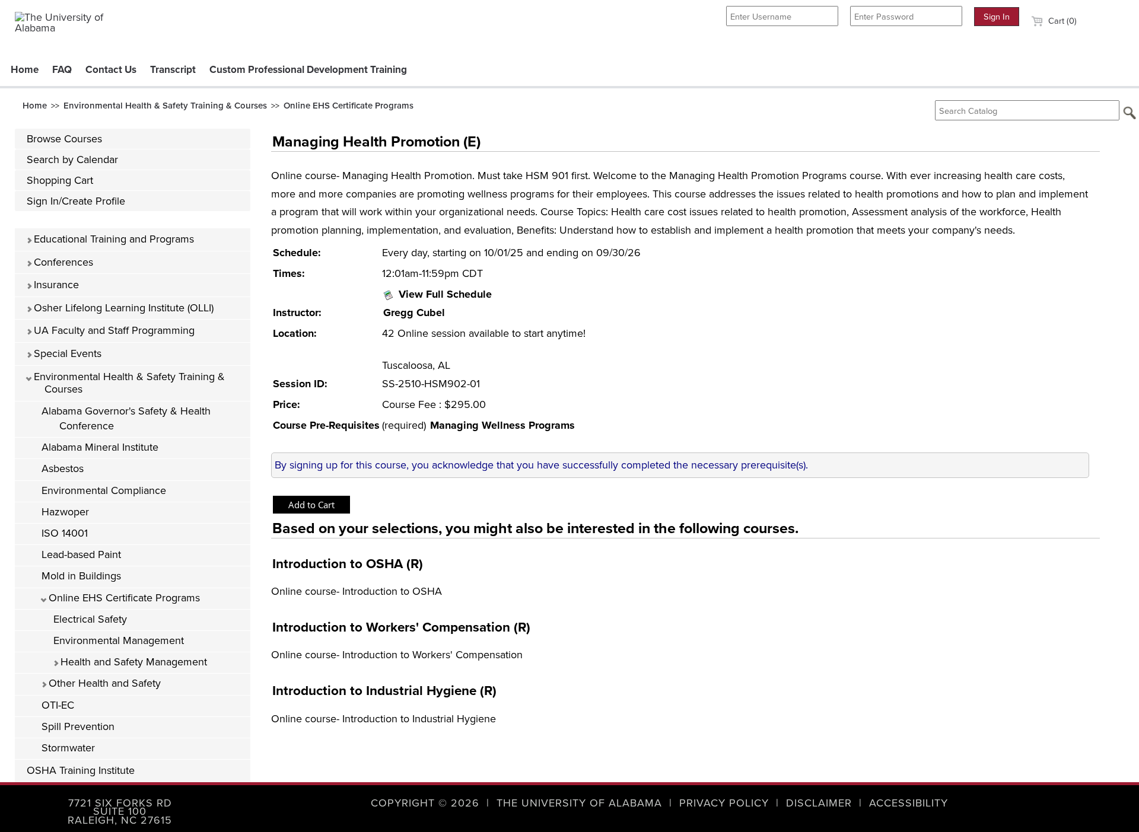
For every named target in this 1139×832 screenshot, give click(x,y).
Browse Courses (64, 138)
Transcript (173, 69)
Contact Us (110, 69)
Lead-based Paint (81, 554)
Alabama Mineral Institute (100, 447)
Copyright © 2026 (425, 803)
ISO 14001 (65, 533)
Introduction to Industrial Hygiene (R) (384, 690)
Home (25, 69)
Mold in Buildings (81, 576)
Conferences (62, 262)
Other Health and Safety (103, 683)
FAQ (62, 69)
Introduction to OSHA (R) (347, 563)
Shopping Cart (60, 180)
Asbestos (63, 468)
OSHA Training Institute (81, 770)
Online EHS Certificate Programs (348, 105)
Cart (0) (1061, 20)
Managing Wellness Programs (502, 425)
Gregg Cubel (414, 312)
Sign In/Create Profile (76, 201)
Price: (286, 404)
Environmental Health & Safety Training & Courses (165, 105)
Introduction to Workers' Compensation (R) (401, 627)
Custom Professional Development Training (308, 69)
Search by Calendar (72, 159)
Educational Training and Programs (112, 239)
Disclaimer (819, 803)
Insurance (55, 284)
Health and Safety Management (132, 662)
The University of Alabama (579, 803)
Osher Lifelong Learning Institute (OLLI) (122, 307)
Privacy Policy (724, 803)
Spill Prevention (78, 726)
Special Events (66, 353)
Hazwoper (65, 511)
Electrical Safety (90, 619)
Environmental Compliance (104, 490)
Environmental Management (118, 640)
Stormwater (68, 748)
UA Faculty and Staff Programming (113, 330)
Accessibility (908, 803)
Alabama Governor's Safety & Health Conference (126, 418)
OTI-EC (58, 705)
